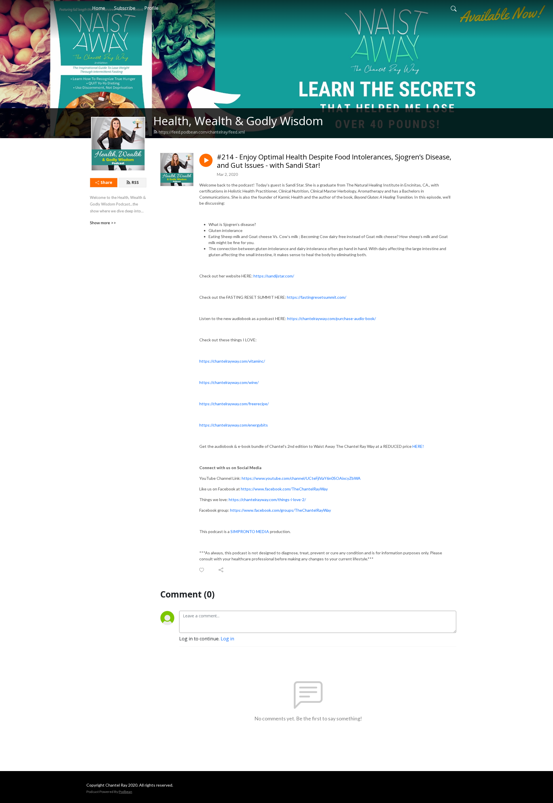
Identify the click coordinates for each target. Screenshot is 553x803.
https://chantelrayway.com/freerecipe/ (234, 403)
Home (98, 8)
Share (106, 182)
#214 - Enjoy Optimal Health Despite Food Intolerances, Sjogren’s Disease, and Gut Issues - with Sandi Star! (334, 161)
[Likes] (202, 570)
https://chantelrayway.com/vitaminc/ (232, 361)
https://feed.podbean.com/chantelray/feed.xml (202, 132)
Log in (227, 638)
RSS (135, 182)
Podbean (125, 791)
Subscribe (124, 8)
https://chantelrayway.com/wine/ (229, 382)
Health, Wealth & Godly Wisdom (238, 121)
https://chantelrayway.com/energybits (233, 425)
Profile (151, 8)
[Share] (221, 570)
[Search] (453, 8)
